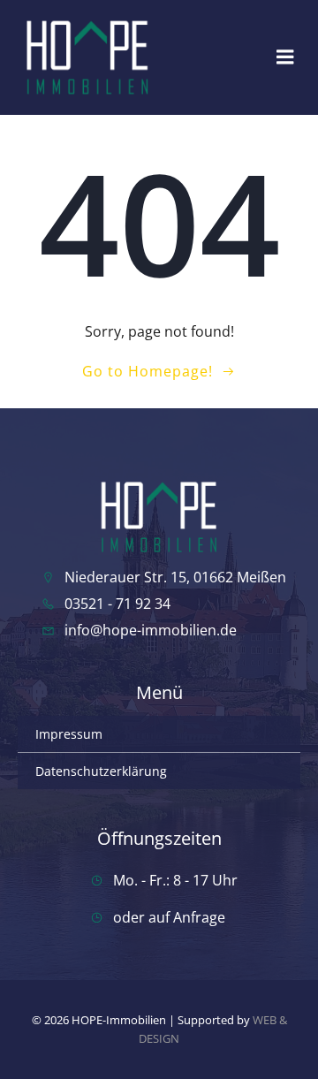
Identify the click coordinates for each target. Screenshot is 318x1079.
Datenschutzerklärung (101, 771)
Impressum (68, 734)
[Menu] (285, 57)
